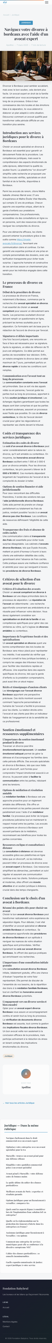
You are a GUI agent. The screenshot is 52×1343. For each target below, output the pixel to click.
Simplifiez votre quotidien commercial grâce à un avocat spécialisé (24, 1166)
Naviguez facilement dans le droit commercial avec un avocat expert (22, 1139)
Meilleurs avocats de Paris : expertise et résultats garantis (24, 1193)
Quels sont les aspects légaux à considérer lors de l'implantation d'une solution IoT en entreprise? (26, 1212)
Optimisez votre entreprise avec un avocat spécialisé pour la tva (25, 1148)
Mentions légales (10, 1322)
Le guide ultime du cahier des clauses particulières (23, 1184)
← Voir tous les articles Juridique (18, 1103)
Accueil (6, 15)
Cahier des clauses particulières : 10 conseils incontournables (23, 1255)
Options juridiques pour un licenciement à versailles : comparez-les (25, 1201)
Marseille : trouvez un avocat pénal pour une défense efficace (24, 1157)
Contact (6, 1326)
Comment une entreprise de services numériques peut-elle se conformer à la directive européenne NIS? (24, 1244)
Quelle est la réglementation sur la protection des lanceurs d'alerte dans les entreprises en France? (24, 1224)
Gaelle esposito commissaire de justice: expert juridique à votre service (24, 1263)
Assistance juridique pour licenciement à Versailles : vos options (25, 1234)
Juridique (15, 15)
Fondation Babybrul (15, 1288)
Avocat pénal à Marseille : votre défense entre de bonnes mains (24, 1175)
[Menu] (46, 2)
